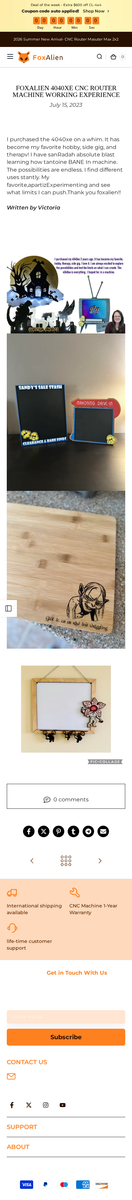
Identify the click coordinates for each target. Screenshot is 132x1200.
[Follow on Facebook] (12, 1105)
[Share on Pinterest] (58, 831)
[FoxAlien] (66, 39)
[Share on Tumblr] (73, 831)
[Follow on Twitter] (29, 1105)
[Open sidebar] (8, 608)
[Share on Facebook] (29, 831)
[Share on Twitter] (43, 831)
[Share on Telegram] (88, 831)
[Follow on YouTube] (63, 1105)
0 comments (71, 799)
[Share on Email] (103, 831)
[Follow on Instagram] (46, 1105)
